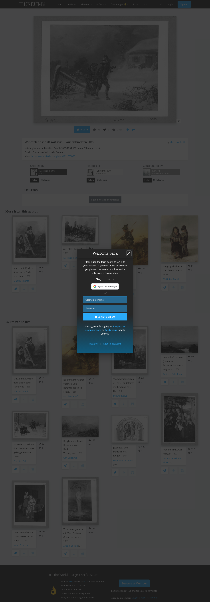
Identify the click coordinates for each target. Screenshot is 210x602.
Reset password (112, 343)
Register (94, 343)
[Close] (129, 253)
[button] (105, 286)
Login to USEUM (106, 316)
